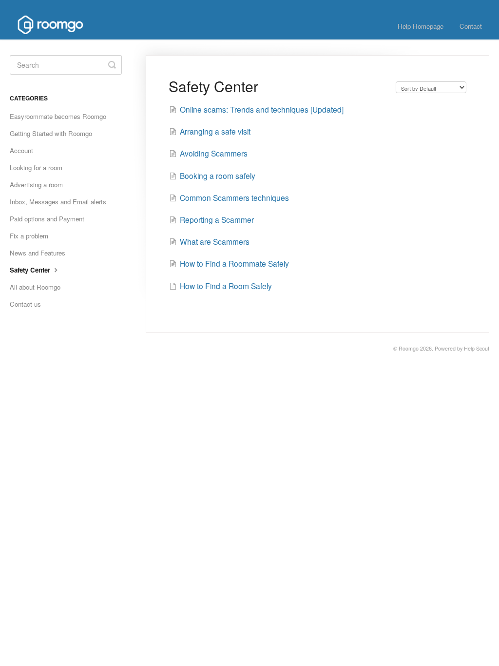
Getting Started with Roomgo (51, 133)
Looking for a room (36, 167)
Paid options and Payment (47, 218)
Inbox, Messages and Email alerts (58, 201)
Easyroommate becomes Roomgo (58, 116)
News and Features (37, 252)
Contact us (25, 304)
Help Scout (476, 348)
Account (21, 150)
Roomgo (409, 348)
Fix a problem (29, 235)
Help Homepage (420, 26)
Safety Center (31, 269)
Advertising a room (36, 184)
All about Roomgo (35, 287)
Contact (471, 26)
